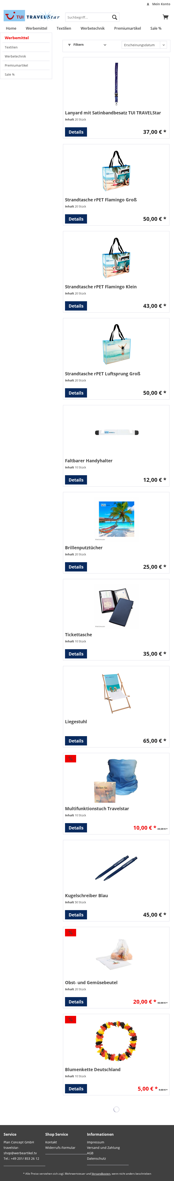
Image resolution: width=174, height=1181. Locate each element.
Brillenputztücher (84, 547)
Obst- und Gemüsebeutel (91, 982)
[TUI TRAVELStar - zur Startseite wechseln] (32, 15)
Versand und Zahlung (103, 1147)
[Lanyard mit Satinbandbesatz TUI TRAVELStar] (116, 84)
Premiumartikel (16, 65)
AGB (90, 1153)
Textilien (11, 47)
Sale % (10, 74)
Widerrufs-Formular (60, 1147)
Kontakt (51, 1142)
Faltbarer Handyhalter (89, 460)
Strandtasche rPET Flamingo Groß (101, 199)
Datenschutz (96, 1158)
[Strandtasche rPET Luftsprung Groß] (116, 345)
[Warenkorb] (165, 17)
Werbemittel (17, 37)
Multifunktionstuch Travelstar (97, 808)
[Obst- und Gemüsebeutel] (116, 954)
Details (76, 132)
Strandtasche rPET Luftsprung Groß (102, 373)
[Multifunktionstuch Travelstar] (116, 780)
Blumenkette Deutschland (93, 1069)
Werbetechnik (15, 56)
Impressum (95, 1142)
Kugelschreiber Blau (86, 895)
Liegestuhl (76, 721)
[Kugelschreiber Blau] (116, 867)
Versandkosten (101, 1174)
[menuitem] (157, 4)
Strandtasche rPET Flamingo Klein (101, 286)
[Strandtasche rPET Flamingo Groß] (116, 171)
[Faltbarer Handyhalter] (116, 432)
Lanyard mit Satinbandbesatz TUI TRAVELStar (113, 113)
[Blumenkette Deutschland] (116, 1041)
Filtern (78, 44)
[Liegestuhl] (116, 693)
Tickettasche (78, 634)
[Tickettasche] (116, 606)
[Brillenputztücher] (116, 519)
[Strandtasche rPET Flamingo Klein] (116, 258)
